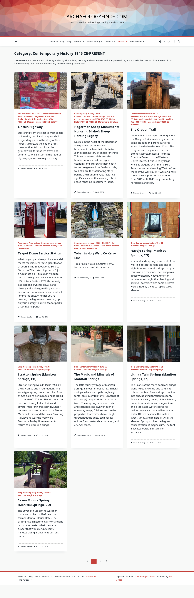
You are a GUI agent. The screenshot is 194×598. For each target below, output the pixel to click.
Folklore (77, 41)
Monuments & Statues (108, 122)
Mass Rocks (106, 245)
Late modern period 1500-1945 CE (93, 119)
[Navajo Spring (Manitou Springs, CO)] (153, 220)
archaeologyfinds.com (97, 16)
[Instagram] (168, 41)
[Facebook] (160, 41)
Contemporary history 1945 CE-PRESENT (92, 243)
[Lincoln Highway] (40, 90)
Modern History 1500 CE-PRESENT (42, 122)
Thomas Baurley (26, 168)
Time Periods (136, 41)
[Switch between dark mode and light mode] (174, 41)
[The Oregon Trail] (153, 90)
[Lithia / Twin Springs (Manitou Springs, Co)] (153, 344)
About (52, 41)
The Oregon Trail (143, 129)
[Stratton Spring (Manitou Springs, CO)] (40, 344)
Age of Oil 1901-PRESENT (29, 113)
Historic (121, 41)
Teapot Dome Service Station (39, 253)
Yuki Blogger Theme (145, 576)
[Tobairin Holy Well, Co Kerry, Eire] (97, 220)
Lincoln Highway (30, 127)
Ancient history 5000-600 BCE (100, 41)
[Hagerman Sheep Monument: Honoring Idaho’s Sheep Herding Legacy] (97, 90)
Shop (69, 41)
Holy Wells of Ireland (89, 245)
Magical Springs (147, 245)
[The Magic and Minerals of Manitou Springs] (97, 344)
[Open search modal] (179, 41)
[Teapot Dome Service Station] (40, 220)
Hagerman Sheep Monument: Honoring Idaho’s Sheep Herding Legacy (96, 131)
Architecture (34, 243)
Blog (62, 41)
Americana (23, 243)
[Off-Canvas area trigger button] (15, 41)
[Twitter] (164, 41)
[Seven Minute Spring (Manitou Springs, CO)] (40, 469)
